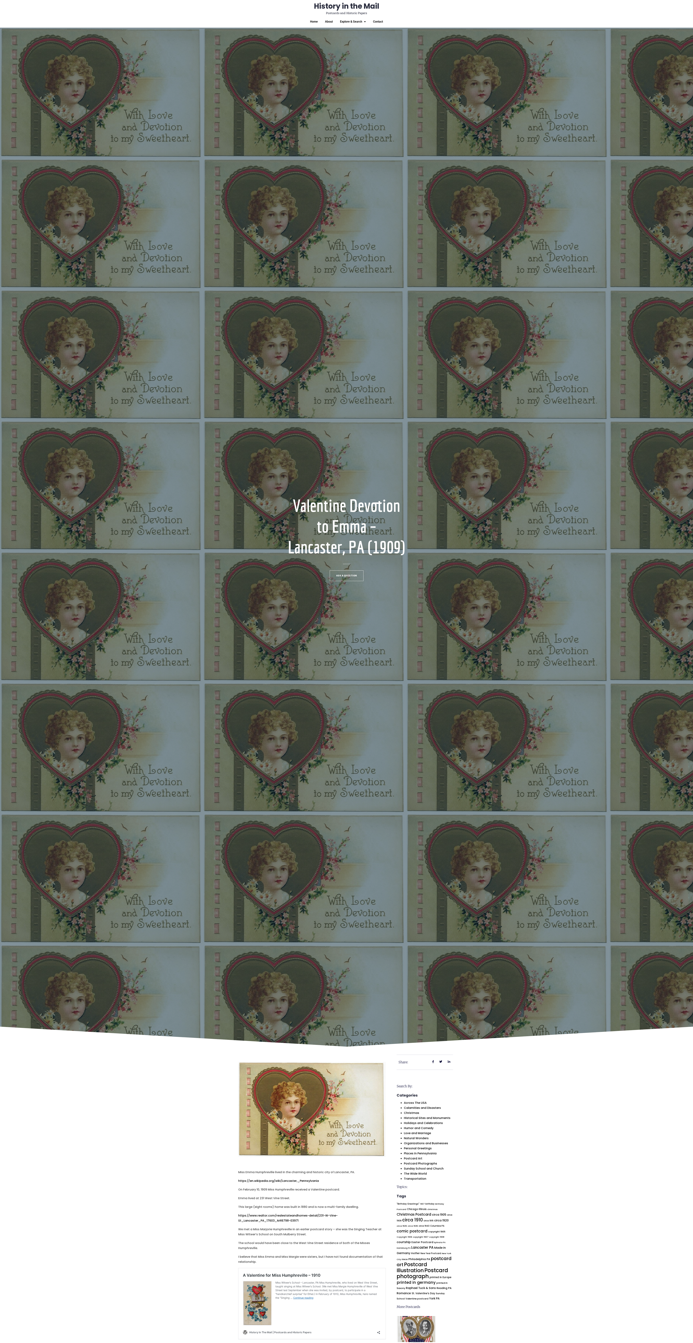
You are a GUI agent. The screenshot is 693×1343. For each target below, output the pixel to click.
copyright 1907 (420, 1236)
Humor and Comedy (418, 1128)
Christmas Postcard (414, 1214)
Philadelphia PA (419, 1259)
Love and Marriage (417, 1133)
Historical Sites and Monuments (427, 1118)
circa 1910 (412, 1220)
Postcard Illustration (412, 1267)
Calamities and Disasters (422, 1108)
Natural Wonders (416, 1138)
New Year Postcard (430, 1253)
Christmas (411, 1113)
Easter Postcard (422, 1242)
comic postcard (412, 1231)
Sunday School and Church (424, 1168)
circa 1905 (439, 1215)
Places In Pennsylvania (420, 1153)
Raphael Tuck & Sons (421, 1288)
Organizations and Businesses (426, 1143)
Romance (404, 1293)
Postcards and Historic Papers (346, 13)
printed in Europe (440, 1277)
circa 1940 (424, 1225)
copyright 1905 (436, 1231)
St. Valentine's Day (423, 1293)
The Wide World (415, 1174)
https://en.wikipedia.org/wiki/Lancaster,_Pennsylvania (278, 1181)
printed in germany (416, 1282)
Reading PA (444, 1288)
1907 (422, 1204)
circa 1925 (402, 1225)
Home (314, 21)
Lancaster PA (422, 1247)
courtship (404, 1242)
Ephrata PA (440, 1242)
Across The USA (415, 1103)
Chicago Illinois (417, 1209)
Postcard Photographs (420, 1163)
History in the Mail (346, 6)
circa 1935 (413, 1226)
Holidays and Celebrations (423, 1123)
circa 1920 (441, 1220)
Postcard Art (413, 1158)
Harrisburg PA (404, 1248)
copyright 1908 (436, 1237)
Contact (378, 21)
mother (415, 1253)
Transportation (415, 1179)
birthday (430, 1203)
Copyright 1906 (404, 1237)
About (329, 21)
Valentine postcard (417, 1298)
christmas (432, 1209)
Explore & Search (351, 21)
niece (405, 1259)
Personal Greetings (418, 1148)
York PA (434, 1298)
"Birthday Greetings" (408, 1203)
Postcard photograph (422, 1273)
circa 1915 (428, 1220)
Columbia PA (437, 1225)
